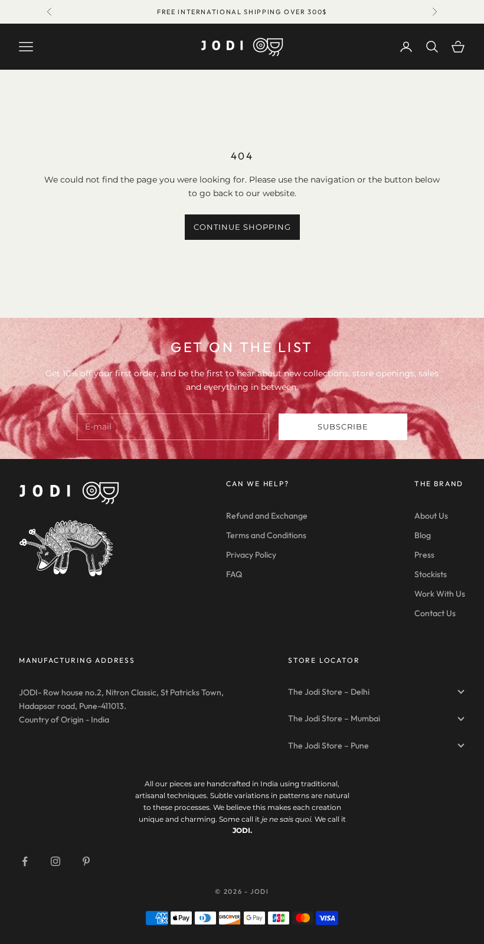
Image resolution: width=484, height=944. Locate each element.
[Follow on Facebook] (25, 861)
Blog (422, 535)
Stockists (430, 574)
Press (424, 554)
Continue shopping (242, 227)
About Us (431, 515)
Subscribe (343, 426)
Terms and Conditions (266, 535)
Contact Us (435, 613)
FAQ (234, 574)
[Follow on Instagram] (55, 861)
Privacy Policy (251, 554)
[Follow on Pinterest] (86, 861)
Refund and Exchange (267, 515)
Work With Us (439, 593)
